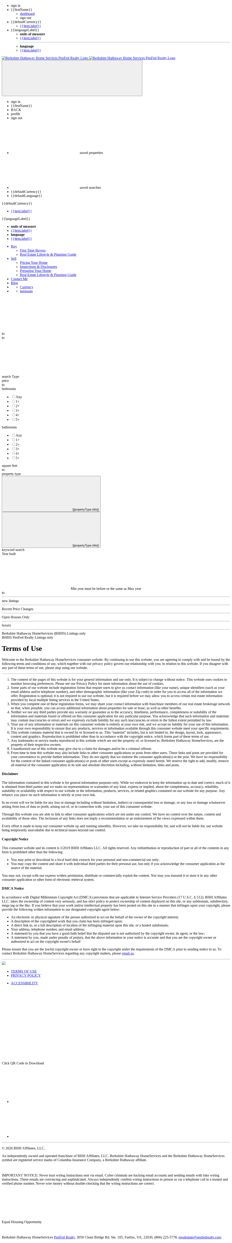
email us (128, 953)
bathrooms (9, 427)
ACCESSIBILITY (24, 983)
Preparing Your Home (35, 271)
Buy (14, 246)
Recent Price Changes (17, 609)
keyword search (13, 550)
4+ (17, 415)
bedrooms (9, 389)
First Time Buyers (33, 250)
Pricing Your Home (34, 263)
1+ (17, 401)
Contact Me (19, 279)
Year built (9, 554)
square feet (9, 466)
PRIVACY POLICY (26, 975)
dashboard (27, 14)
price (5, 381)
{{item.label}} (30, 26)
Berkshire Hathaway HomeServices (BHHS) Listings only (44, 633)
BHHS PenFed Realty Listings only (27, 637)
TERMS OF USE (24, 971)
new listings (10, 601)
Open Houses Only (15, 617)
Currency (26, 287)
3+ (17, 410)
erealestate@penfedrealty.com (200, 1237)
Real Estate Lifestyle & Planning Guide (48, 254)
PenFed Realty (64, 1237)
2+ (17, 406)
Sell (13, 258)
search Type (10, 376)
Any (19, 397)
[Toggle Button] (72, 78)
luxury (6, 625)
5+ (17, 419)
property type (11, 474)
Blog (14, 283)
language (26, 291)
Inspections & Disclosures (38, 267)
